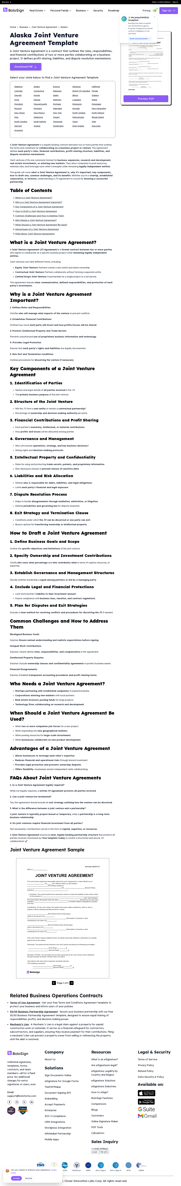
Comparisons (98, 1103)
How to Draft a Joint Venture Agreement (36, 211)
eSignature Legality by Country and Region (104, 1073)
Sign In (175, 2)
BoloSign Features (102, 1098)
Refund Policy (145, 1071)
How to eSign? (99, 1092)
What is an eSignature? (104, 1059)
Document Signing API (58, 1092)
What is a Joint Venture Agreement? (33, 197)
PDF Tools (97, 1127)
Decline (28, 1178)
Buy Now (5, 2)
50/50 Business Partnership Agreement (34, 1011)
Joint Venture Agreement (44, 27)
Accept (16, 1178)
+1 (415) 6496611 (99, 1148)
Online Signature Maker (104, 1121)
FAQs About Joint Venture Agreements (35, 233)
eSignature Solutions (103, 1080)
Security (98, 10)
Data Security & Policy (151, 1076)
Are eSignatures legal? (104, 1065)
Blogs (94, 1109)
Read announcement (139, 39)
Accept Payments (55, 1104)
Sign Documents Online (58, 1075)
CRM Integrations (55, 1121)
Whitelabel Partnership (58, 1133)
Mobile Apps (52, 1139)
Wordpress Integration (58, 1127)
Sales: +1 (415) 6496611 (161, 2)
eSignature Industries (103, 1086)
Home (13, 27)
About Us (50, 1059)
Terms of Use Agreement (25, 1002)
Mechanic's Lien (19, 1024)
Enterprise (50, 1110)
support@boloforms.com (21, 1095)
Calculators (97, 1133)
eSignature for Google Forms (62, 1081)
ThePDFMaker (53, 1086)
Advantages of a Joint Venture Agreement (37, 229)
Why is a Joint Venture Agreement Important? (38, 202)
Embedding (51, 1098)
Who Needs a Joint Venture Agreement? (36, 220)
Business (23, 27)
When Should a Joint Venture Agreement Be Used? (41, 224)
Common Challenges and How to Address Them (39, 215)
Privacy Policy (146, 1065)
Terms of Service (147, 1059)
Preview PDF (146, 98)
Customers (97, 1115)
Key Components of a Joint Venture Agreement (39, 206)
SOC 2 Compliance (55, 1116)
